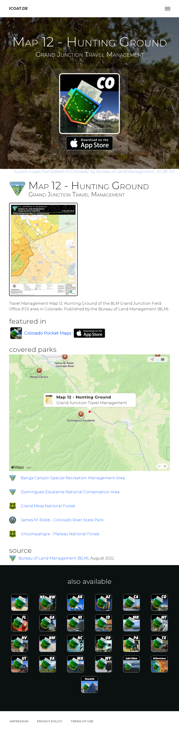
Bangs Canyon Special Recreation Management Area (73, 478)
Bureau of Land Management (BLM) (53, 558)
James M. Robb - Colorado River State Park (62, 520)
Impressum (19, 721)
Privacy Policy (49, 721)
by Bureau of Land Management (84, 171)
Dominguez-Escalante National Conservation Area (70, 492)
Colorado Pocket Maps (47, 333)
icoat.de (18, 8)
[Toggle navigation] (167, 8)
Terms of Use (82, 721)
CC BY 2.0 (165, 171)
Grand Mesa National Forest (48, 506)
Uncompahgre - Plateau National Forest (60, 534)
